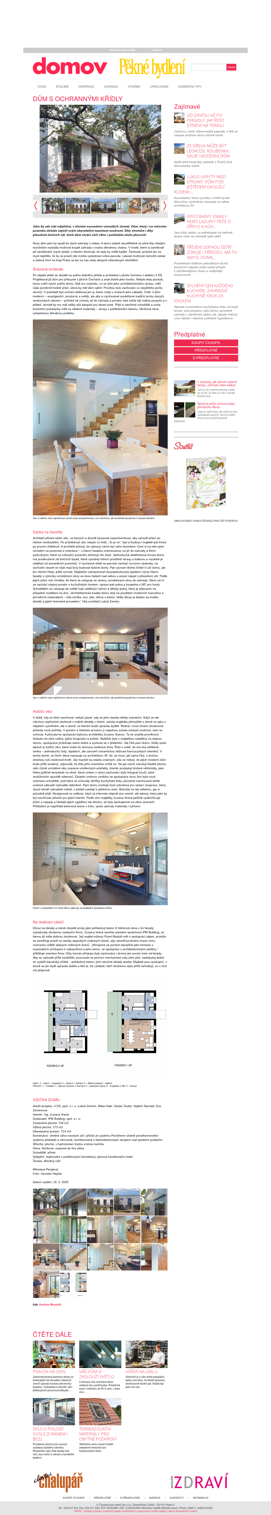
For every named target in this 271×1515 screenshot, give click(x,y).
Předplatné (206, 350)
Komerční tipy (190, 86)
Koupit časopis (206, 343)
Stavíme (134, 86)
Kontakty (177, 1497)
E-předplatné (206, 358)
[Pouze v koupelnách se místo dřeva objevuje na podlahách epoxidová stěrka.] (100, 858)
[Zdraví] (199, 1480)
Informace (201, 1497)
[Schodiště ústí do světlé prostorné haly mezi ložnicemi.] (154, 1257)
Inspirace (86, 86)
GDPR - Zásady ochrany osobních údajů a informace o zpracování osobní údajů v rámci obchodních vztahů (135, 1511)
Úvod (42, 86)
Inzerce (154, 1497)
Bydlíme (62, 86)
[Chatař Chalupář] (58, 1480)
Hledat (231, 67)
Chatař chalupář (122, 50)
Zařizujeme (159, 86)
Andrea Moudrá (50, 1304)
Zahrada (111, 86)
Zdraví (157, 50)
